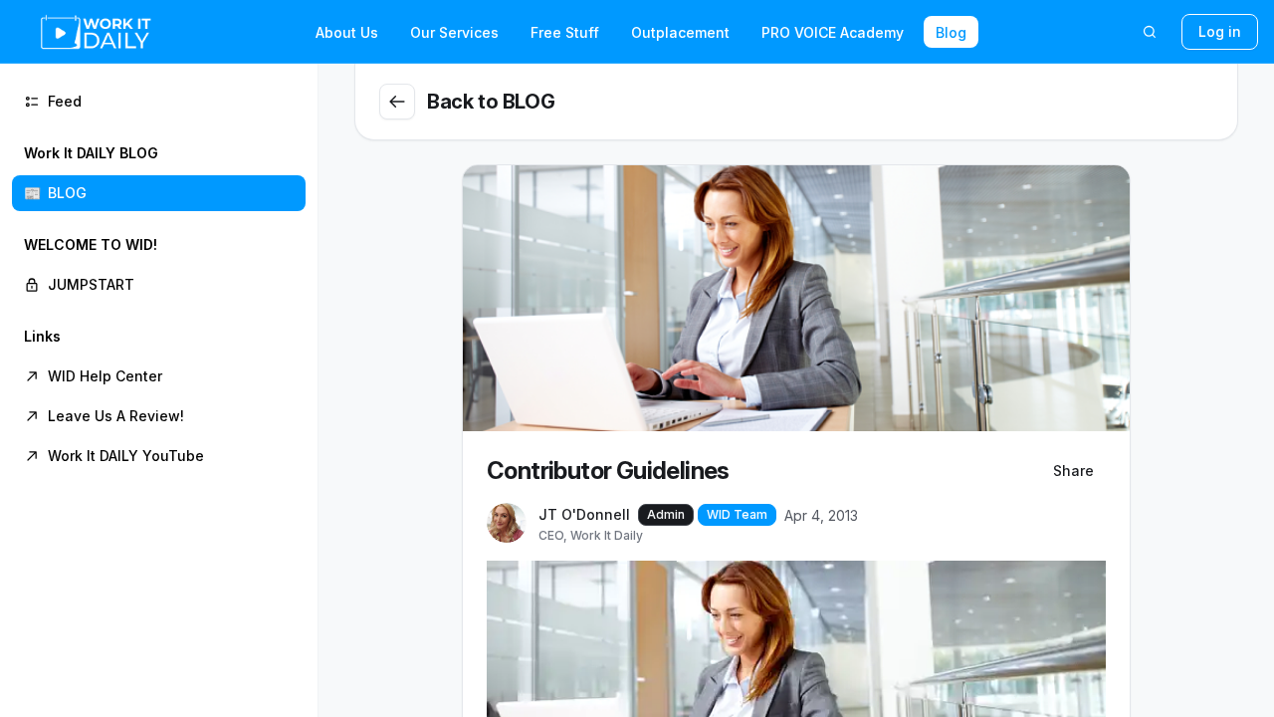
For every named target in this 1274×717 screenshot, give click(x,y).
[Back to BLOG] (397, 102)
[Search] (1150, 32)
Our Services (454, 32)
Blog (951, 32)
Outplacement (680, 32)
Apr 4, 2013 (821, 515)
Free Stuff (565, 32)
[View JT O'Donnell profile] (507, 524)
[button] (159, 173)
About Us (347, 32)
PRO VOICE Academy (832, 32)
